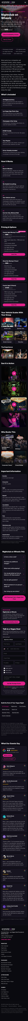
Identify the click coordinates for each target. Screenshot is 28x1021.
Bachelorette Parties (6, 962)
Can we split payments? (14, 580)
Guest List (14, 709)
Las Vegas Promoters (6, 956)
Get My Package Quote (14, 683)
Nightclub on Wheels (6, 971)
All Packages (5, 706)
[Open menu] (25, 2)
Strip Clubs (8, 670)
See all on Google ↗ (9, 758)
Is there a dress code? (14, 557)
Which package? (6, 637)
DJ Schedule (4, 994)
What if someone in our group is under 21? (14, 585)
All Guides (3, 989)
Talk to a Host (7, 39)
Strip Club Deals (5, 979)
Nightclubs (14, 706)
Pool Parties (22, 706)
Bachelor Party (6, 712)
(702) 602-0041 (6, 939)
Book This (14, 254)
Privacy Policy (20, 692)
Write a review (7, 755)
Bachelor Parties (5, 966)
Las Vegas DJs (4, 991)
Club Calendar (4, 946)
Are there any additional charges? (14, 562)
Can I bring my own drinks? (14, 591)
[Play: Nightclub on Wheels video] (14, 373)
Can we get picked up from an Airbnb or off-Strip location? (14, 574)
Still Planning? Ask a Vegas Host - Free (14, 598)
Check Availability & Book (10, 34)
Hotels (2, 954)
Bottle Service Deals (6, 952)
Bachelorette (15, 712)
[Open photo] (7, 354)
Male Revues (9, 672)
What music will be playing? (14, 568)
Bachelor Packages (6, 969)
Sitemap (19, 1006)
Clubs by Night (5, 996)
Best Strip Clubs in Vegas (7, 981)
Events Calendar (6, 715)
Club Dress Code (5, 998)
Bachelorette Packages (7, 964)
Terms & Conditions (13, 1006)
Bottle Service (9, 668)
